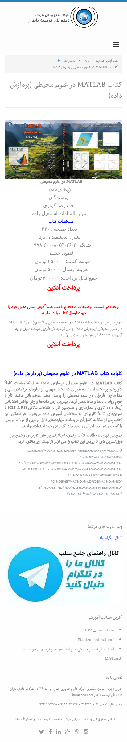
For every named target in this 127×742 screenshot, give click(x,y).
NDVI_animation (98, 630)
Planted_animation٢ (96, 639)
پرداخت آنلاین (63, 288)
